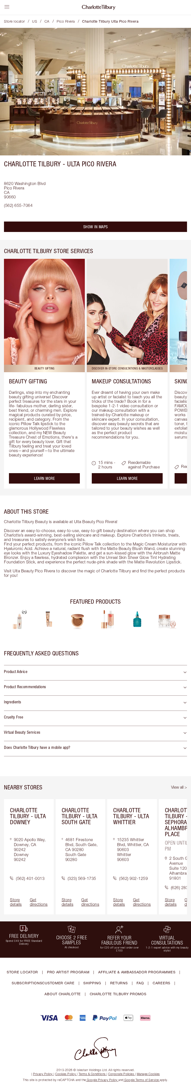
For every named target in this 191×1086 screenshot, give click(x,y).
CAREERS (161, 983)
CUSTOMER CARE (58, 983)
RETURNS (119, 983)
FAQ (140, 983)
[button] (95, 672)
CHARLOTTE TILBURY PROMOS (118, 994)
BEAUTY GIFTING (28, 381)
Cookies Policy (65, 1074)
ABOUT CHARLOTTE (63, 994)
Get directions (39, 902)
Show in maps (95, 227)
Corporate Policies (121, 1074)
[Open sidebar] (7, 7)
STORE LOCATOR (22, 972)
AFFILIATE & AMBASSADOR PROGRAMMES (136, 972)
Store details (16, 902)
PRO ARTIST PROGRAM (68, 972)
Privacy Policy (43, 1074)
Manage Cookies (148, 1074)
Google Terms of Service (142, 1080)
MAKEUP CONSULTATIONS (121, 381)
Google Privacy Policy (102, 1080)
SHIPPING (92, 983)
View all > (179, 787)
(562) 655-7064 (18, 205)
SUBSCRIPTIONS (27, 983)
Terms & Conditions (92, 1074)
